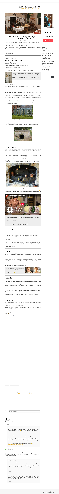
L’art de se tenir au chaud (33, 400)
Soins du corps (45, 71)
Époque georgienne (17, 35)
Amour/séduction (46, 46)
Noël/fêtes (44, 64)
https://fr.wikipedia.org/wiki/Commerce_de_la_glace (20, 479)
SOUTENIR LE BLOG (31, 1)
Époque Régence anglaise (27, 35)
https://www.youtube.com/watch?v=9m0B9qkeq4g (15, 444)
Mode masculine (45, 60)
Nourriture (49, 63)
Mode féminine (46, 58)
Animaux (52, 45)
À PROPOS (45, 1)
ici (7, 89)
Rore (14, 460)
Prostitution (51, 67)
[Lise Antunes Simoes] (29, 7)
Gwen (14, 428)
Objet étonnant (46, 66)
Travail (46, 72)
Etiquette (48, 50)
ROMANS (38, 1)
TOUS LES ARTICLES (21, 1)
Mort (51, 60)
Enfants (43, 50)
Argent (43, 47)
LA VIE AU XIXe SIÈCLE (11, 1)
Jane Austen (45, 53)
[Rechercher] (52, 77)
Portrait (47, 68)
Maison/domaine (47, 55)
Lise (11, 459)
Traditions (51, 71)
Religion (43, 69)
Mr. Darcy (43, 61)
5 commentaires (24, 40)
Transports (43, 72)
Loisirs (51, 53)
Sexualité (47, 69)
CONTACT (51, 1)
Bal (46, 47)
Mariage (44, 57)
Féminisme (45, 52)
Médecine (51, 61)
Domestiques (45, 49)
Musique (47, 61)
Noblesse (44, 63)
